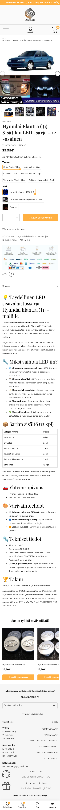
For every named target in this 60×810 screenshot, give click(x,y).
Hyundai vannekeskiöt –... (14, 664)
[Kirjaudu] (30, 30)
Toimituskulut (16, 157)
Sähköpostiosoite (13, 705)
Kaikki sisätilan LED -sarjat (16, 240)
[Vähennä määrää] (5, 217)
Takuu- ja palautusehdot (43, 740)
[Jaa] (11, 274)
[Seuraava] (58, 112)
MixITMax (6, 121)
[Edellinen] (1, 112)
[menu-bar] (6, 29)
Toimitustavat (50, 729)
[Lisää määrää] (17, 217)
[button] (2, 73)
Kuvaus (6, 286)
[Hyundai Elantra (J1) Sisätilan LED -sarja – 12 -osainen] (30, 74)
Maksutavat (51, 735)
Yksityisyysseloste (47, 752)
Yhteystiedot (50, 758)
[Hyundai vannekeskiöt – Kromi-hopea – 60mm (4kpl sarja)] (18, 644)
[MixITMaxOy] (30, 15)
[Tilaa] (54, 705)
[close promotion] (57, 2)
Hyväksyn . (32, 714)
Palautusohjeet (48, 746)
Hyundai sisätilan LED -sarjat (33, 236)
